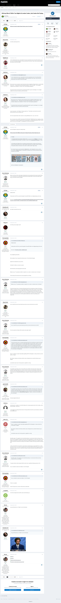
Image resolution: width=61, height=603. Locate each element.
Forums (2, 7)
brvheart (49, 43)
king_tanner (5, 39)
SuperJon (5, 222)
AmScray (5, 403)
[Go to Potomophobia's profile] (5, 243)
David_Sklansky (5, 173)
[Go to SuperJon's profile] (5, 227)
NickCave (5, 72)
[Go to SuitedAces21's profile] (5, 214)
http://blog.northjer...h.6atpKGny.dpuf (21, 249)
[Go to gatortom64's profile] (5, 390)
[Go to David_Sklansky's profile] (5, 178)
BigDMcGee (5, 57)
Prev (4, 20)
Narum (5, 505)
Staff (10, 7)
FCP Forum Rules (49, 18)
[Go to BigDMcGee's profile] (5, 63)
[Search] (59, 5)
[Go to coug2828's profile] (5, 495)
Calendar (6, 7)
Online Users (14, 7)
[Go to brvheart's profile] (47, 43)
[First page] (2, 20)
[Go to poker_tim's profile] (5, 424)
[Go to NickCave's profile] (5, 77)
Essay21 (49, 53)
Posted (13, 24)
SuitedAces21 (5, 207)
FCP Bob (5, 24)
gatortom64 (5, 384)
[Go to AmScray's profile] (5, 408)
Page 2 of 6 (21, 20)
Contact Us (30, 601)
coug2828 (5, 490)
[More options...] (42, 24)
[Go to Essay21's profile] (47, 54)
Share (34, 16)
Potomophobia (5, 238)
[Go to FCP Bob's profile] (3, 17)
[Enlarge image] (26, 158)
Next (15, 20)
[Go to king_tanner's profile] (5, 44)
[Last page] (17, 20)
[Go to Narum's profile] (5, 510)
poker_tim (5, 419)
